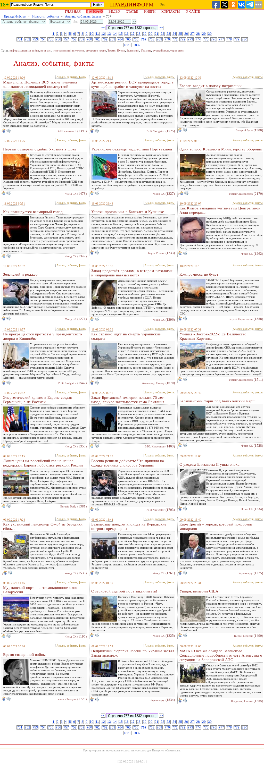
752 (27, 39)
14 (115, 34)
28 (198, 34)
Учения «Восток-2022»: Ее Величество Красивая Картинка (212, 336)
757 (66, 39)
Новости (95, 11)
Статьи (132, 11)
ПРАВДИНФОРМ (132, 5)
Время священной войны (24, 654)
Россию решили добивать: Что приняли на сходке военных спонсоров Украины (127, 463)
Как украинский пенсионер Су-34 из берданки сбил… (42, 526)
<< (103, 28)
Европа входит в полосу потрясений (210, 86)
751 (19, 39)
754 (43, 39)
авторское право (96, 50)
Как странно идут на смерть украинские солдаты (126, 336)
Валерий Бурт (244, 130)
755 (50, 39)
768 (151, 39)
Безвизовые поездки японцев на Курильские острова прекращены (128, 526)
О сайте (193, 11)
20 (150, 34)
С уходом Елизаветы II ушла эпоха (209, 464)
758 (74, 39)
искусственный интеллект (68, 50)
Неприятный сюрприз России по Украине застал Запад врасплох (132, 653)
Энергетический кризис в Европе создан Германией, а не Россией (37, 399)
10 (91, 34)
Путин (121, 50)
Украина (146, 50)
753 (35, 39)
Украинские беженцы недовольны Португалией (131, 149)
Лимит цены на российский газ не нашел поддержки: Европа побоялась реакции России (43, 463)
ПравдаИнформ (15, 16)
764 (120, 39)
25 (180, 34)
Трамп (112, 50)
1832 (137, 45)
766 (135, 39)
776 (213, 39)
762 (105, 39)
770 (167, 39)
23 (168, 34)
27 (192, 34)
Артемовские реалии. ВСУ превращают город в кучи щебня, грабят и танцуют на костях (132, 84)
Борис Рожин (156, 253)
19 (144, 34)
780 (244, 39)
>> (161, 28)
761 (97, 39)
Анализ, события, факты (83, 16)
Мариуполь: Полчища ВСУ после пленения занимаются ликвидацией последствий (40, 84)
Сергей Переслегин (241, 318)
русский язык (161, 50)
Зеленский (133, 50)
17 (133, 34)
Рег (162, 4)
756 (58, 39)
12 (103, 34)
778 (229, 39)
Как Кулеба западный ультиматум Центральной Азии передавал (219, 210)
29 (204, 34)
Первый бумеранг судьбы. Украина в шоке (39, 149)
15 (121, 34)
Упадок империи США (198, 591)
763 (112, 39)
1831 (127, 45)
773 (190, 39)
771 (175, 39)
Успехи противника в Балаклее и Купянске (127, 212)
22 (162, 34)
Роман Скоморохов (241, 193)
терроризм (177, 50)
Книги (149, 11)
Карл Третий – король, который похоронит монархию (216, 526)
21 (156, 34)
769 (159, 39)
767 (143, 39)
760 (89, 39)
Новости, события (45, 16)
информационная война (24, 50)
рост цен (45, 50)
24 (174, 34)
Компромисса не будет (198, 274)
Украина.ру (245, 573)
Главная (73, 11)
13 (109, 34)
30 (210, 34)
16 (127, 34)
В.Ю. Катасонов (154, 446)
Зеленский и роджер (20, 274)
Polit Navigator (155, 131)
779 (237, 39)
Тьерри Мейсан (243, 635)
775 (206, 39)
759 (81, 39)
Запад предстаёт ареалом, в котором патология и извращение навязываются (131, 273)
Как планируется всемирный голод (33, 212)
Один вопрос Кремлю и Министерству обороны (220, 149)
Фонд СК (70, 193)
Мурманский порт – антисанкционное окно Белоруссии (40, 590)
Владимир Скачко (242, 700)
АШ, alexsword (67, 131)
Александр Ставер (153, 383)
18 (139, 34)
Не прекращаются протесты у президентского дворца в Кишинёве (42, 336)
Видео (114, 11)
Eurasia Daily (68, 506)
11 (97, 34)
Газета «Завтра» (66, 699)
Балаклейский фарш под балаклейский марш (217, 401)
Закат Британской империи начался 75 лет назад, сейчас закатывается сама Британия (127, 399)
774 (198, 39)
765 (128, 39)
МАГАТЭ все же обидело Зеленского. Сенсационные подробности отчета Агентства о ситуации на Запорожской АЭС (220, 655)
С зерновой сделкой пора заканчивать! (124, 591)
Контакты (170, 11)
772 (182, 39)
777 (221, 39)
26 (186, 34)
